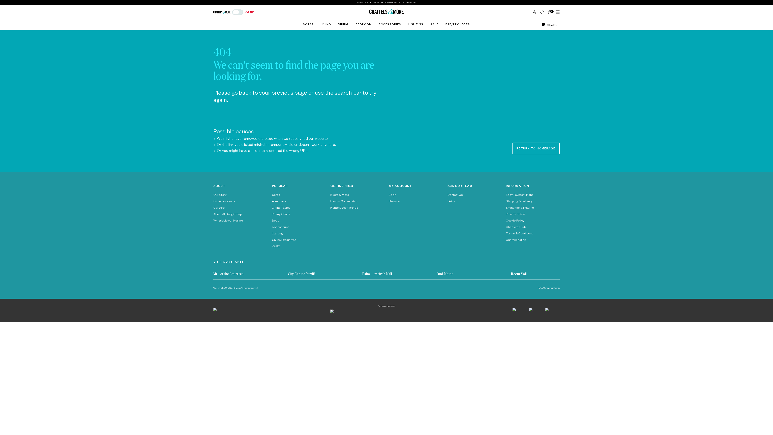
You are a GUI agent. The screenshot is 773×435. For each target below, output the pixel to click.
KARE (276, 247)
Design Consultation (344, 201)
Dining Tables (281, 208)
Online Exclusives (284, 240)
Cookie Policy (515, 221)
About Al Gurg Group (227, 214)
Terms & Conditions (519, 234)
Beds (275, 221)
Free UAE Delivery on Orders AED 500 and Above (386, 2)
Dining (343, 25)
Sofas (308, 25)
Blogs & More (339, 195)
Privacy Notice (515, 214)
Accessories (389, 25)
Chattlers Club (516, 227)
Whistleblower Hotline (228, 221)
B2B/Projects (457, 25)
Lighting (416, 25)
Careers (219, 208)
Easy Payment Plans (520, 195)
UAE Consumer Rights (549, 288)
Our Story (219, 195)
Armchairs (279, 201)
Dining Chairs (281, 214)
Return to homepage (536, 149)
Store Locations (224, 201)
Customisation (516, 240)
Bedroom (364, 25)
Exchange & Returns (520, 208)
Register (395, 201)
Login (392, 195)
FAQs (451, 201)
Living (326, 25)
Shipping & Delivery (519, 201)
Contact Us (455, 195)
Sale (434, 25)
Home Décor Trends (344, 208)
